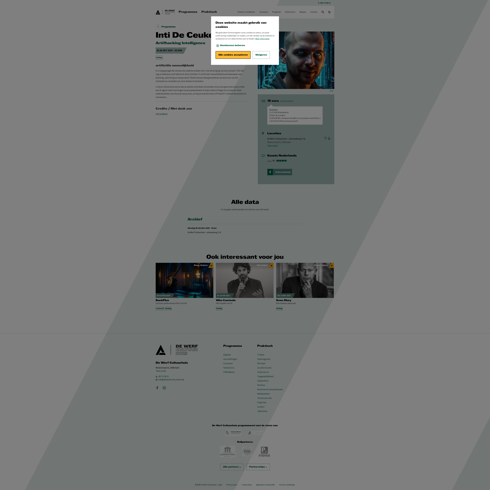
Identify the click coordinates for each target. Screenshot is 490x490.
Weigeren (261, 55)
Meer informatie (262, 38)
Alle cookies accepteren (233, 55)
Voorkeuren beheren (232, 45)
